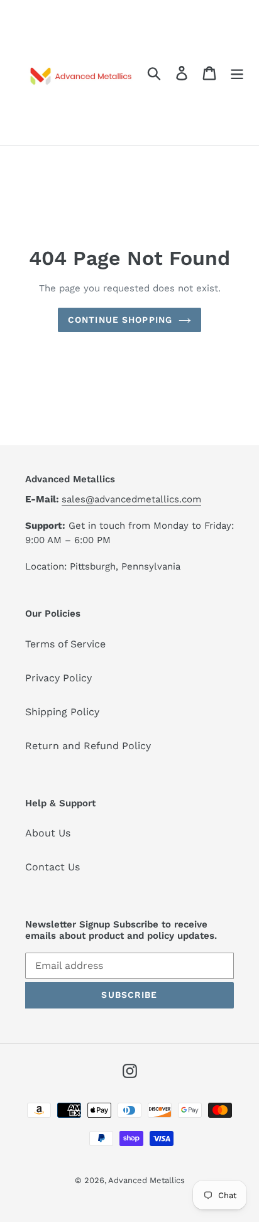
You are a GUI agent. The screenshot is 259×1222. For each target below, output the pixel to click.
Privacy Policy (58, 678)
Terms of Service (65, 644)
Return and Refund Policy (88, 746)
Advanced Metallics (146, 1180)
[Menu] (237, 72)
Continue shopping (120, 320)
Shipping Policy (62, 712)
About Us (47, 833)
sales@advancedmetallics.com (131, 499)
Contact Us (52, 867)
